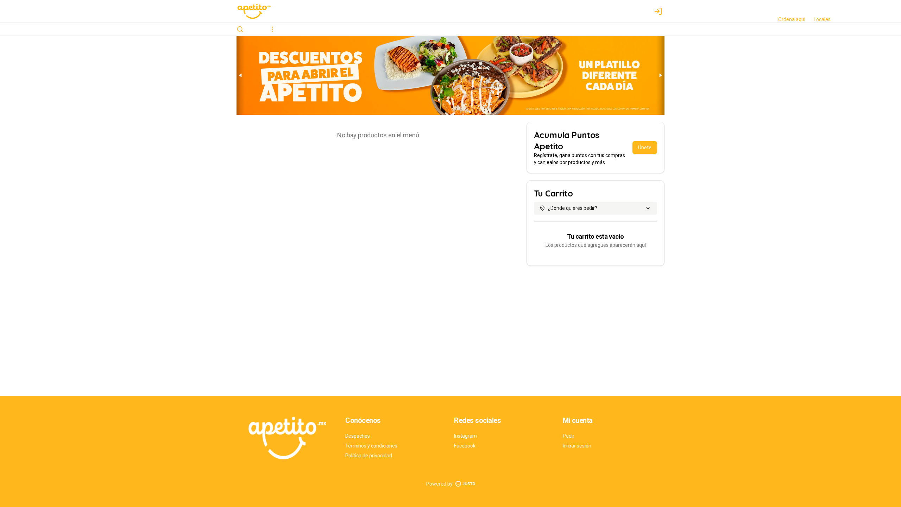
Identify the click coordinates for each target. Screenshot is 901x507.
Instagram (465, 436)
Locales (822, 19)
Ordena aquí (791, 19)
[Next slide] (660, 75)
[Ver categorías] (272, 29)
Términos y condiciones (371, 446)
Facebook (464, 446)
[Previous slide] (241, 75)
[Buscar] (240, 29)
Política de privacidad (368, 455)
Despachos (357, 436)
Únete (644, 147)
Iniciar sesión (577, 446)
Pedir (568, 436)
